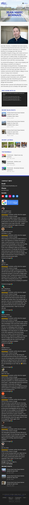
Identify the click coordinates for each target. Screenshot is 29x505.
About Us (11, 497)
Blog (24, 497)
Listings (4, 497)
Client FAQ (17, 498)
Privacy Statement (19, 495)
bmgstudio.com (9, 495)
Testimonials (18, 497)
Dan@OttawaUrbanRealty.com (9, 185)
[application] (14, 99)
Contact (11, 498)
